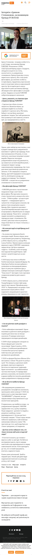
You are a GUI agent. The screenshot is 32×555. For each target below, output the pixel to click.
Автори (21, 534)
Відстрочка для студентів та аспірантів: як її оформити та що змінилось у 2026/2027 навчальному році (15, 506)
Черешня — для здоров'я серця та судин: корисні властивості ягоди (14, 496)
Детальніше (19, 552)
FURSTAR (4, 66)
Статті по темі (6, 490)
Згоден (11, 552)
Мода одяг (15, 464)
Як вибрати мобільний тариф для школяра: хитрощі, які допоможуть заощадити (15, 517)
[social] (8, 481)
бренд (16, 467)
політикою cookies (25, 548)
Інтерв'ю (23, 464)
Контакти (11, 534)
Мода (3, 467)
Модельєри (9, 467)
